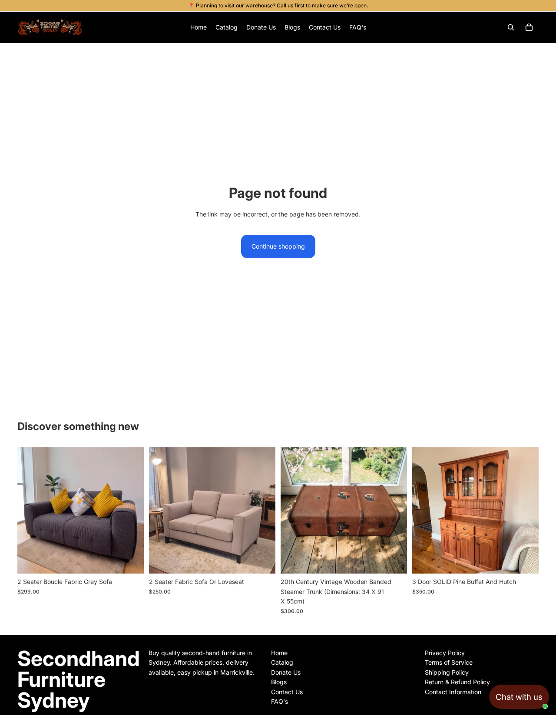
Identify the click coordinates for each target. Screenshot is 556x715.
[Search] (510, 27)
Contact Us (287, 691)
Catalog (282, 662)
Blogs (279, 681)
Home (279, 652)
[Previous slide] (30, 510)
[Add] (130, 560)
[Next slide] (131, 510)
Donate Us (286, 672)
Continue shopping (278, 246)
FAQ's (279, 701)
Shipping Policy (447, 672)
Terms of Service (449, 662)
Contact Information (453, 691)
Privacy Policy (445, 652)
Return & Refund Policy (457, 681)
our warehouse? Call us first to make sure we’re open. (301, 5)
